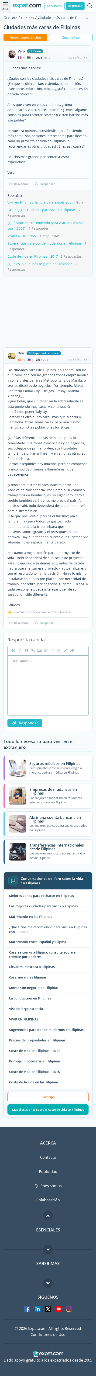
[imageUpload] (39, 650)
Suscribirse (71, 37)
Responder (47, 184)
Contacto (48, 1157)
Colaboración (48, 1200)
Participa (48, 1097)
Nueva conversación (25, 37)
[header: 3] (58, 650)
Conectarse (54, 6)
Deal (21, 353)
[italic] (19, 650)
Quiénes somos (48, 1185)
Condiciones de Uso (48, 1334)
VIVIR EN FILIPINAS (21, 236)
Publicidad (48, 1171)
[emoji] (45, 650)
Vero (21, 51)
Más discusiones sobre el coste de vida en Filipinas (48, 1109)
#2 (85, 359)
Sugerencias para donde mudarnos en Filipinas (44, 243)
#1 (85, 57)
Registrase (75, 6)
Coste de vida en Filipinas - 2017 (32, 256)
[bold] (13, 650)
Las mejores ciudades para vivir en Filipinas (41, 209)
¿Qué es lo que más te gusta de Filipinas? (39, 264)
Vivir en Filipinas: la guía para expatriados (40, 202)
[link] (32, 650)
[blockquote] (26, 650)
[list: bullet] (52, 650)
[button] (65, 650)
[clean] (71, 650)
